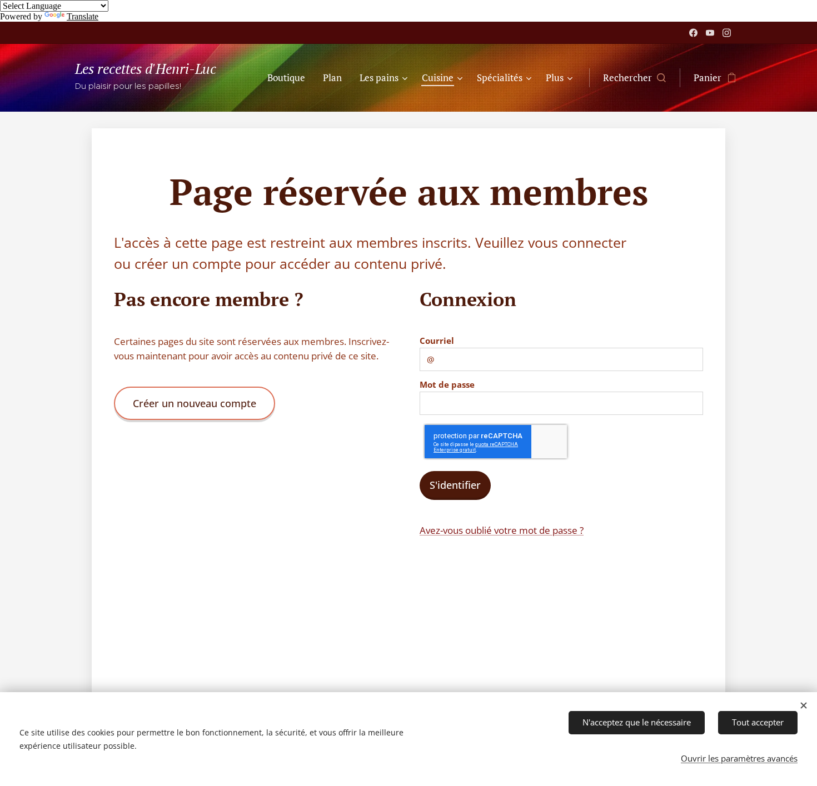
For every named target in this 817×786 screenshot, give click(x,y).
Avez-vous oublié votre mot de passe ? (502, 530)
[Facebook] (693, 32)
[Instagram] (727, 32)
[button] (634, 78)
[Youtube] (710, 32)
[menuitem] (289, 78)
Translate (82, 16)
